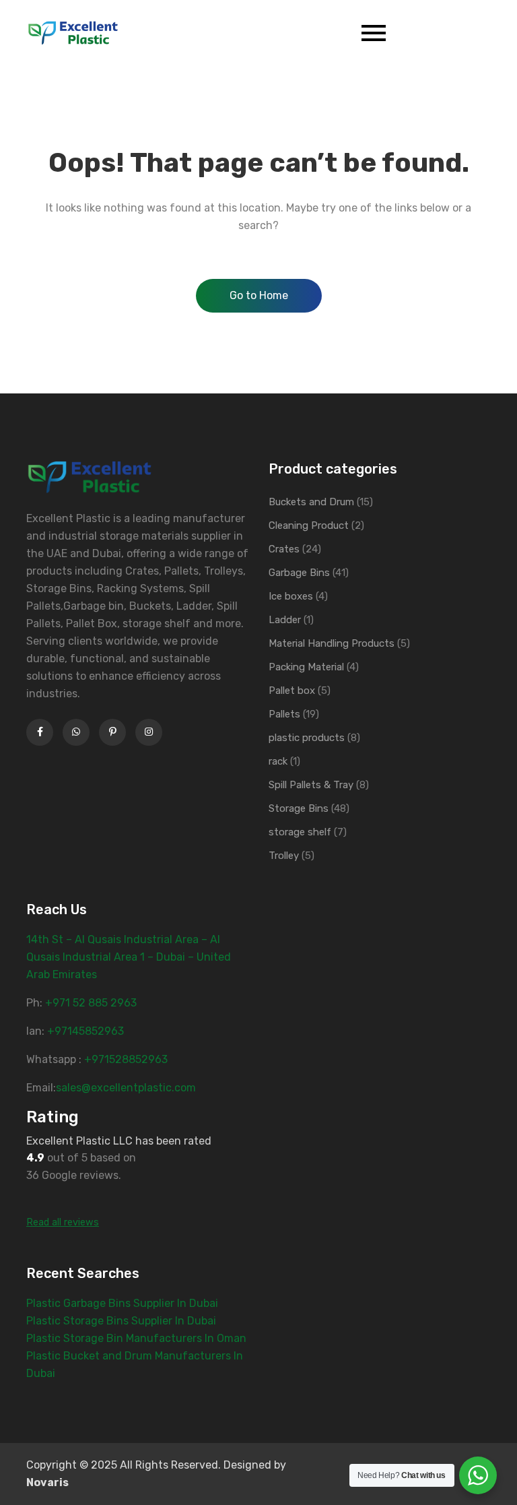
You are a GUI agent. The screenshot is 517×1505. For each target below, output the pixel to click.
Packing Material (306, 667)
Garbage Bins (299, 573)
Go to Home (259, 295)
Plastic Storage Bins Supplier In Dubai (121, 1320)
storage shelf (300, 832)
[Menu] (242, 33)
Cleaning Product (309, 525)
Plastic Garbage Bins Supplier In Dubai (122, 1303)
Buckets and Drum (311, 502)
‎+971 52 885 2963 (91, 1002)
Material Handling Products (331, 643)
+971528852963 (126, 1059)
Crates (284, 549)
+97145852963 (85, 1031)
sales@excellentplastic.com (126, 1087)
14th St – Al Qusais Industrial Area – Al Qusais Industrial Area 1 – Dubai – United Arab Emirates (128, 957)
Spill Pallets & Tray (311, 785)
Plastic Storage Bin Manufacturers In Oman (136, 1338)
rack (278, 761)
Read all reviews (62, 1222)
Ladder (285, 620)
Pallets (284, 714)
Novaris (47, 1482)
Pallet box (292, 690)
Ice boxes (291, 596)
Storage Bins (299, 808)
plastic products (307, 738)
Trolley (284, 856)
